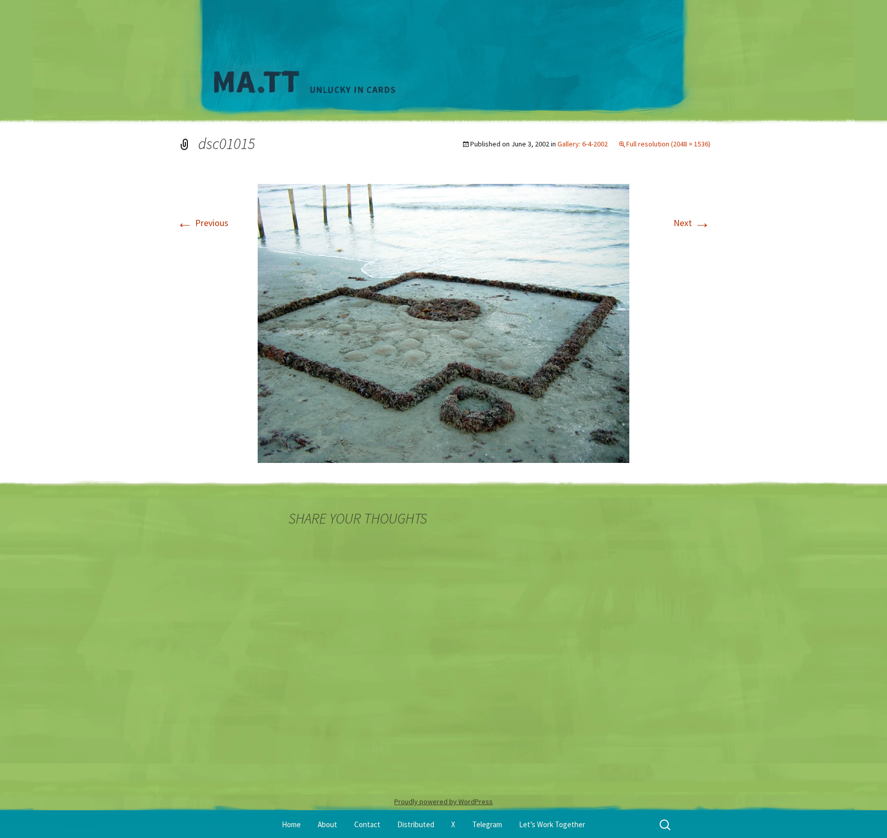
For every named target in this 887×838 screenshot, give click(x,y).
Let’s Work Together (552, 824)
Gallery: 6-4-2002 (582, 143)
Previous (202, 223)
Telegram (487, 824)
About (327, 824)
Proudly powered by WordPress (443, 801)
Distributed (415, 824)
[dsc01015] (443, 322)
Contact (367, 824)
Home (291, 824)
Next (691, 223)
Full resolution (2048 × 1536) (668, 143)
